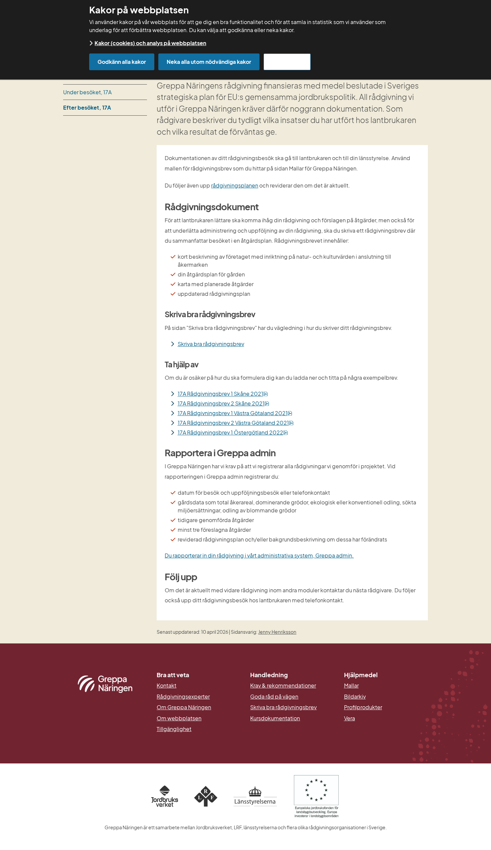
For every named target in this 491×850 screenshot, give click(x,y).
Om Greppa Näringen (184, 707)
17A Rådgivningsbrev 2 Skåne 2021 (223, 403)
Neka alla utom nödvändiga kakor (209, 61)
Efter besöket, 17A (87, 107)
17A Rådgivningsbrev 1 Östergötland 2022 (233, 432)
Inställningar (287, 61)
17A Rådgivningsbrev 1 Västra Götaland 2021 (235, 412)
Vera (349, 718)
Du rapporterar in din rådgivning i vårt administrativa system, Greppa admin (258, 555)
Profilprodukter (363, 707)
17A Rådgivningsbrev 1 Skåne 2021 (223, 393)
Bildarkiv (386, 696)
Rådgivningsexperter (183, 696)
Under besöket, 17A (87, 92)
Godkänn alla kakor (122, 61)
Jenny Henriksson (277, 632)
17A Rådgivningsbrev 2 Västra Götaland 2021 (236, 422)
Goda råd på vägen (274, 696)
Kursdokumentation (275, 718)
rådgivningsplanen (234, 185)
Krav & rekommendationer (283, 685)
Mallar (351, 685)
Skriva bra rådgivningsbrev (211, 343)
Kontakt (166, 685)
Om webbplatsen (179, 718)
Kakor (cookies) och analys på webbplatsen (150, 42)
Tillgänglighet (174, 729)
